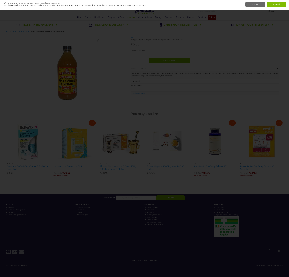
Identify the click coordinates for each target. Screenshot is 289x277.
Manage (255, 4)
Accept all (276, 4)
